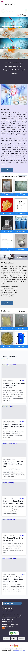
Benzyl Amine (21, 249)
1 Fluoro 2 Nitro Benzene (21, 213)
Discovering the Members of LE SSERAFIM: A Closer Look (13, 464)
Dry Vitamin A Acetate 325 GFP (7, 194)
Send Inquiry (3, 628)
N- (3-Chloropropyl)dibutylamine (7, 249)
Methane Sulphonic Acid (21, 231)
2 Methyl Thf (21, 329)
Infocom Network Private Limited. (19, 650)
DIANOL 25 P (21, 346)
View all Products (22, 176)
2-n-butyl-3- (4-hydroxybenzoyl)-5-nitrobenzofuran (21, 194)
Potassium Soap (7, 213)
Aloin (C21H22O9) (7, 346)
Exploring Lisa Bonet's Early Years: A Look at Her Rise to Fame (13, 427)
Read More (7, 170)
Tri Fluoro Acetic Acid (7, 231)
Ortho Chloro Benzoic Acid (7, 329)
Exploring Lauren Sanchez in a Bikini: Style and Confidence (14, 385)
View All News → (7, 359)
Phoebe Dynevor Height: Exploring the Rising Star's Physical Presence (13, 579)
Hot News (22, 380)
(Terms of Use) (19, 648)
